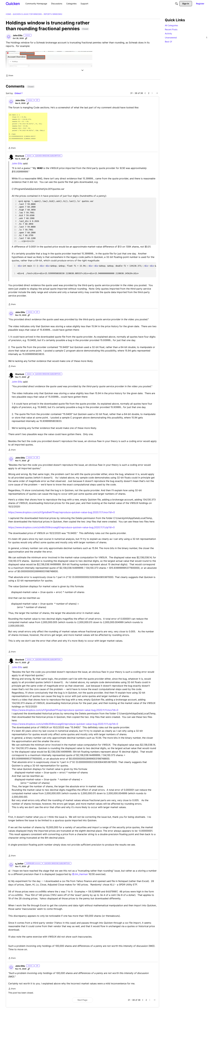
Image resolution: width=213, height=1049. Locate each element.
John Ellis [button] (17, 35)
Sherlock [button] (19, 156)
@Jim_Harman (80, 874)
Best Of (168, 41)
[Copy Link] (26, 38)
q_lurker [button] (19, 863)
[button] (9, 37)
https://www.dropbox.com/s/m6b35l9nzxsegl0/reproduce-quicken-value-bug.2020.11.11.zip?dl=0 (61, 527)
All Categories (171, 25)
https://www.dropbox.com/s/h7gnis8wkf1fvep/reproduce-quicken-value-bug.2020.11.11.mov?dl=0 (61, 512)
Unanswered (186, 37)
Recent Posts (171, 29)
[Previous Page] (145, 93)
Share (9, 75)
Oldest (17, 93)
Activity (168, 33)
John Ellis (17, 381)
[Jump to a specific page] (156, 93)
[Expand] (82, 70)
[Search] (176, 3)
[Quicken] (13, 3)
